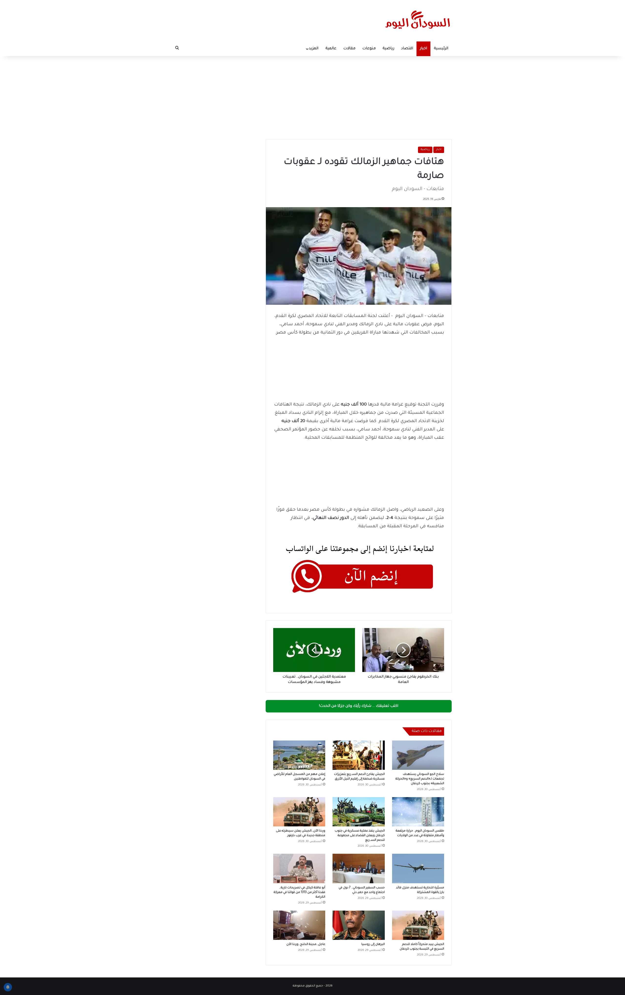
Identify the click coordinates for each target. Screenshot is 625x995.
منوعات (369, 49)
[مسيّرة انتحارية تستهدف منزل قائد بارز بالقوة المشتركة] (418, 868)
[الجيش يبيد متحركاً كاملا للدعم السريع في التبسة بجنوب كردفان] (418, 925)
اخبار (423, 49)
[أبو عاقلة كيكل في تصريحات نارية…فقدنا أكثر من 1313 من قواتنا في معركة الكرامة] (299, 868)
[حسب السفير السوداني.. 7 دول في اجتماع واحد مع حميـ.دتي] (359, 868)
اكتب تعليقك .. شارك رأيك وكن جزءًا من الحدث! (358, 706)
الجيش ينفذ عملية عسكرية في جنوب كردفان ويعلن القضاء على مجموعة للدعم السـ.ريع (360, 835)
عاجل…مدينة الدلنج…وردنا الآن (305, 944)
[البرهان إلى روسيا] (359, 925)
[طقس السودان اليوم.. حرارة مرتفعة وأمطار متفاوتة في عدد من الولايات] (418, 811)
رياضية (388, 49)
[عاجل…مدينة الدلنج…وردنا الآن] (299, 925)
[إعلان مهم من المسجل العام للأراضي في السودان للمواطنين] (299, 755)
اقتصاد (407, 49)
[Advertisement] (312, 97)
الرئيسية (441, 49)
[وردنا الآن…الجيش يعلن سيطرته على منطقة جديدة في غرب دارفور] (299, 811)
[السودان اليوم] (417, 21)
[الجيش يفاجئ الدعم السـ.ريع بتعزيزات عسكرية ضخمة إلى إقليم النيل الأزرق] (359, 755)
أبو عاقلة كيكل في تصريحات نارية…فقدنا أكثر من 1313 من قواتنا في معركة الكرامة (299, 892)
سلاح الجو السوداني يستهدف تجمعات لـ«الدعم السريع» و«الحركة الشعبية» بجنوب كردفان (420, 779)
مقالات (349, 49)
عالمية (330, 49)
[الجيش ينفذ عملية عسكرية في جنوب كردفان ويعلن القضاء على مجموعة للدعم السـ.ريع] (359, 811)
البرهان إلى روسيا (373, 944)
